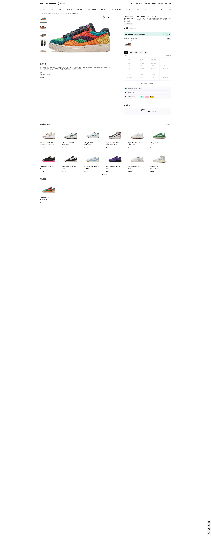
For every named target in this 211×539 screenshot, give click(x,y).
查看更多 (42, 78)
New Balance (92, 9)
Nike (60, 9)
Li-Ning (50, 13)
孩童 (170, 9)
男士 (154, 9)
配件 (146, 9)
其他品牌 (128, 9)
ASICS (103, 9)
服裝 (138, 9)
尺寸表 (125, 55)
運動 (52, 9)
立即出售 (160, 3)
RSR (55, 13)
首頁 (41, 13)
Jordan (69, 9)
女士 (162, 9)
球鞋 (45, 13)
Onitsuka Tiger (116, 9)
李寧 (44, 72)
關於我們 (147, 3)
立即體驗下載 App (138, 3)
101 (58, 13)
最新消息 (154, 3)
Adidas (79, 9)
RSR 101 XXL (46, 74)
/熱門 (42, 9)
